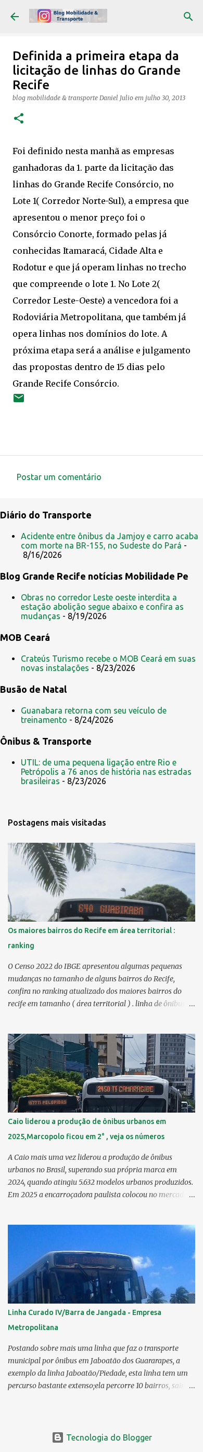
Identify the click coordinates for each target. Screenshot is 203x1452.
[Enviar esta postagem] (18, 402)
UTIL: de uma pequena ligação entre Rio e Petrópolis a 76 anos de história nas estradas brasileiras (106, 772)
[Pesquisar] (188, 16)
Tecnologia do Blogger (108, 1437)
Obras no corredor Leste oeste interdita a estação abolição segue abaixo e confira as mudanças (102, 607)
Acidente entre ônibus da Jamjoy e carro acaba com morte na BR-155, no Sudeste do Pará (109, 540)
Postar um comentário (59, 477)
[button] (18, 119)
